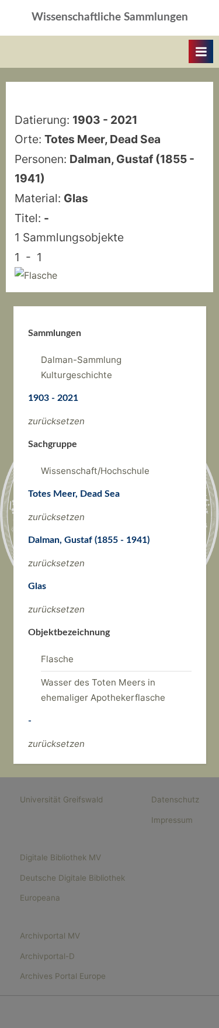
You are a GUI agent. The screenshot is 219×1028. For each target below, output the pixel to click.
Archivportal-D (47, 956)
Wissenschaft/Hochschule (95, 470)
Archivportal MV (50, 935)
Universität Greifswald (61, 799)
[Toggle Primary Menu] (201, 51)
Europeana (40, 897)
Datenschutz (175, 799)
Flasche (57, 658)
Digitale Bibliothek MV (60, 857)
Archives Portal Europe (63, 976)
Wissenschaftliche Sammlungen (110, 17)
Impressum (172, 820)
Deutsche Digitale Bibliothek (72, 877)
